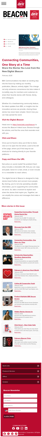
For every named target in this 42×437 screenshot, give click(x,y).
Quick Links (6, 366)
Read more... (17, 221)
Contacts (5, 382)
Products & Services (9, 371)
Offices (5, 376)
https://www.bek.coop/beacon (24, 124)
